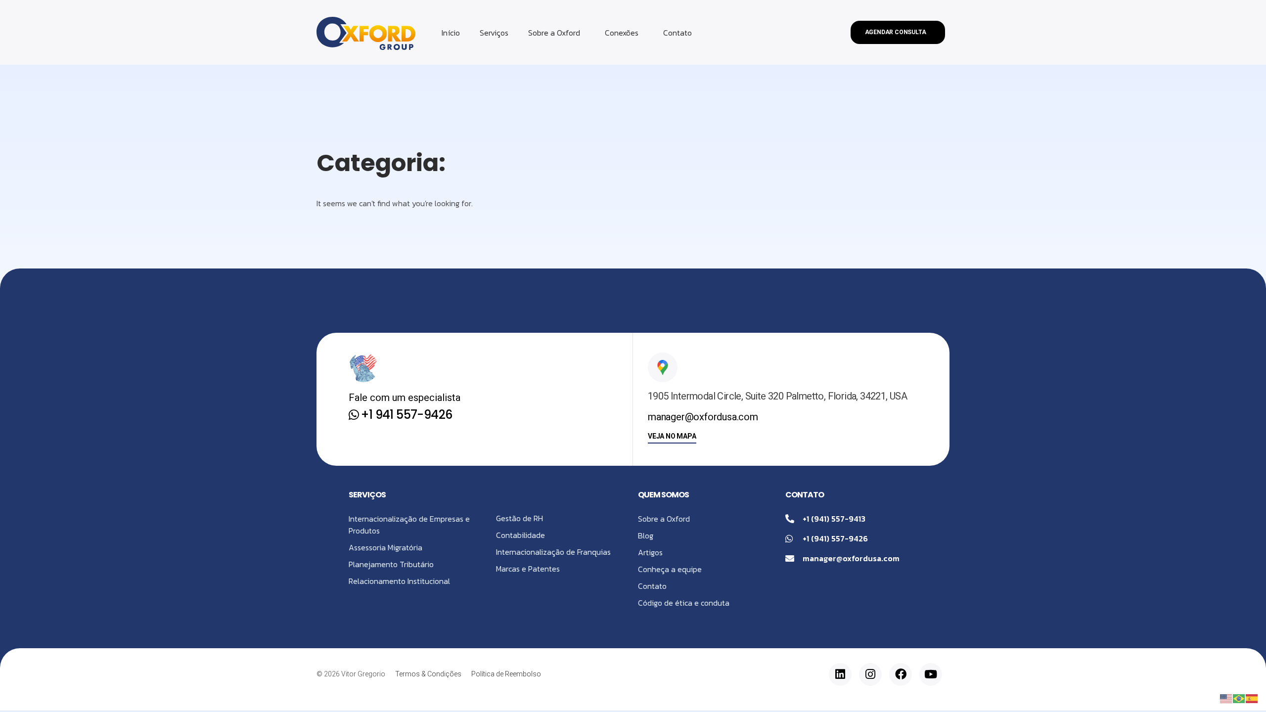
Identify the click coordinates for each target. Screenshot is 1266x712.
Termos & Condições (428, 674)
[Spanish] (1252, 698)
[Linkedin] (840, 674)
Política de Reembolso (506, 674)
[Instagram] (870, 674)
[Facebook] (900, 674)
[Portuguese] (1239, 698)
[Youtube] (930, 674)
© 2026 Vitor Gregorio (350, 674)
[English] (1226, 698)
